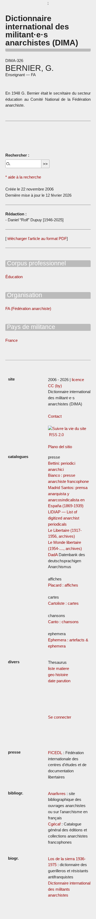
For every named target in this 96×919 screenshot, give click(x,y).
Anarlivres (57, 793)
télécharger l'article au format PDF (36, 238)
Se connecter (59, 717)
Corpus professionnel (35, 263)
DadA (53, 554)
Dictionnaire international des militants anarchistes (69, 889)
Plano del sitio (60, 446)
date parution (59, 680)
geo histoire (58, 674)
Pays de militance (30, 326)
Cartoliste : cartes (63, 603)
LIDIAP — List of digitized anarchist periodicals (63, 518)
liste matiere (58, 668)
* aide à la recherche (23, 177)
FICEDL (55, 752)
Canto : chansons (63, 621)
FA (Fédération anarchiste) (28, 308)
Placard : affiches (63, 585)
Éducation (14, 276)
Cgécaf (54, 824)
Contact (55, 416)
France (11, 340)
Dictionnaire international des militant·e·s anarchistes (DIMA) (41, 30)
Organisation (23, 295)
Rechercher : (17, 155)
